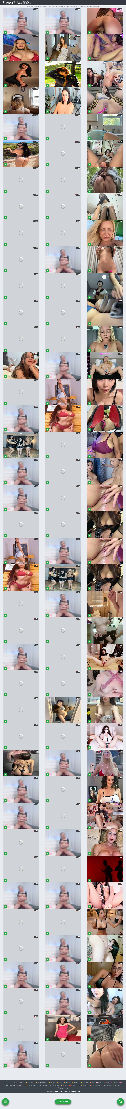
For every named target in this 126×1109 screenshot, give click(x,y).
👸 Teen (59, 1082)
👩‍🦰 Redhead (84, 1082)
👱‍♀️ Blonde (67, 1082)
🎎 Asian (6, 1082)
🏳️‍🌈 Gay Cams (20, 1085)
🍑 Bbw (92, 1082)
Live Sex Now (63, 1102)
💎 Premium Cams (42, 1085)
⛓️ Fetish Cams (54, 1085)
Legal (78, 1091)
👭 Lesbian (114, 1082)
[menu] (5, 1101)
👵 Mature (52, 1082)
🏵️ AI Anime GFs (74, 1085)
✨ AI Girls (64, 1085)
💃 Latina (21, 1082)
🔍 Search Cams (63, 1088)
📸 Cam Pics (116, 1085)
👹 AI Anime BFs (95, 1085)
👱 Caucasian (30, 1082)
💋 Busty (106, 1082)
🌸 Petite (99, 1082)
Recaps (66, 1091)
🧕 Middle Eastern (41, 1082)
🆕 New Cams (10, 1085)
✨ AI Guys (84, 1085)
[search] (120, 1101)
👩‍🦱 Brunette (75, 1082)
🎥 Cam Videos (106, 1085)
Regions (57, 1091)
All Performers (72, 1091)
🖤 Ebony (14, 1082)
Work (61, 1091)
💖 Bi (120, 1082)
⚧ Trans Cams (30, 1085)
